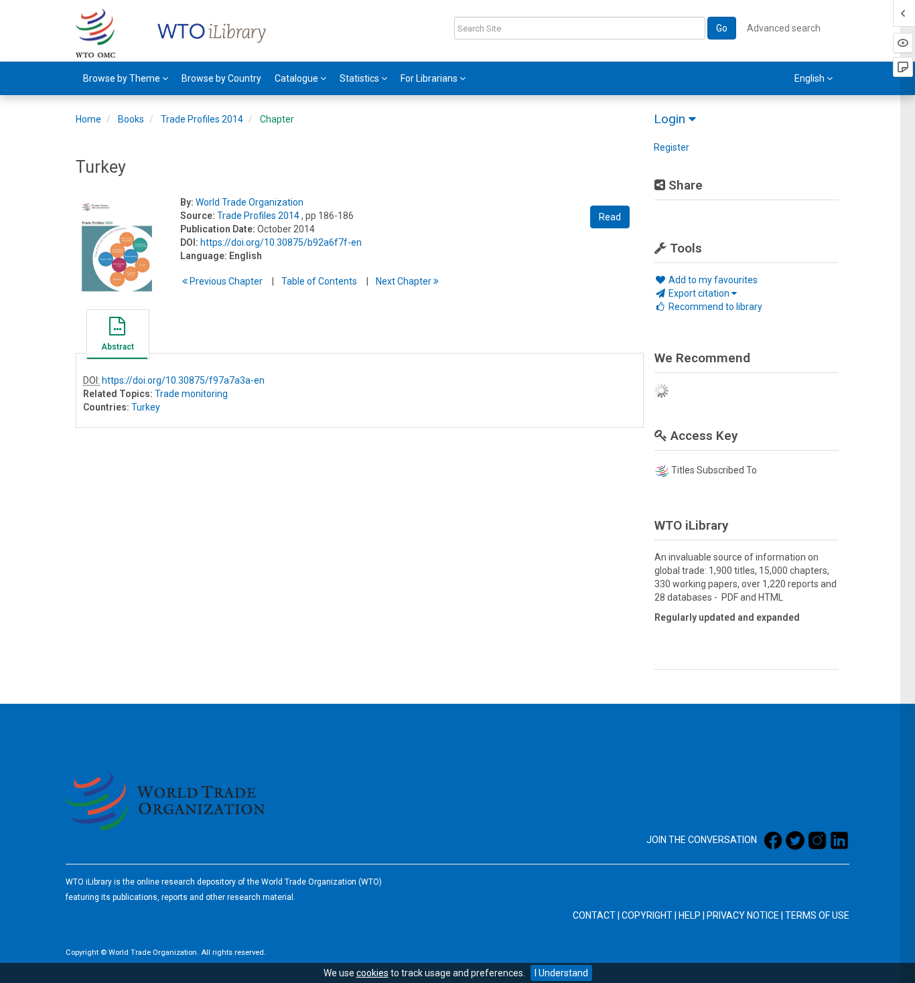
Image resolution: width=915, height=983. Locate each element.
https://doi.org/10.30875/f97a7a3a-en (183, 380)
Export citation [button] (698, 293)
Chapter (277, 119)
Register (671, 147)
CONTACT (594, 915)
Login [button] (671, 119)
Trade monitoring (191, 393)
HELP (690, 915)
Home (88, 119)
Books (131, 119)
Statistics (360, 78)
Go (721, 28)
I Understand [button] (561, 973)
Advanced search (784, 28)
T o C (319, 281)
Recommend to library (714, 306)
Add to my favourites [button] (712, 280)
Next (404, 281)
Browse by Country (221, 78)
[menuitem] (125, 78)
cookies (372, 973)
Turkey (145, 407)
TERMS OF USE (817, 915)
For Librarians (430, 78)
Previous (225, 281)
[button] (117, 336)
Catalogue (297, 78)
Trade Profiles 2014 (202, 119)
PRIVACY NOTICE (743, 915)
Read (610, 217)
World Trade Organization (249, 202)
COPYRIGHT (647, 915)
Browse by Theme (122, 78)
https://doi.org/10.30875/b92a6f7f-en (281, 242)
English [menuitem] (810, 78)
